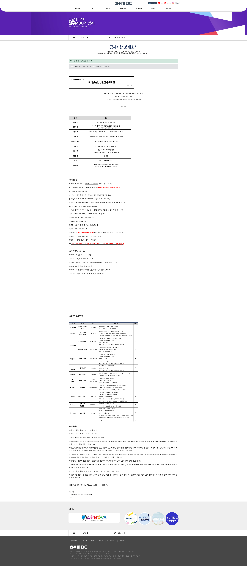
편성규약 (101, 541)
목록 (71, 497)
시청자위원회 (73, 541)
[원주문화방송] (123, 3)
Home (70, 37)
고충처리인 (84, 541)
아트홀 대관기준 (111, 541)
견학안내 (121, 541)
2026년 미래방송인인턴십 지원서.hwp (80, 495)
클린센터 (93, 541)
